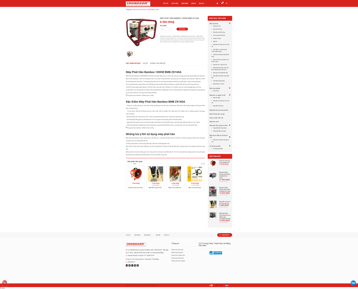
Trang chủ (129, 9)
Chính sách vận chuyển (178, 261)
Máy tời (215, 41)
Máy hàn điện (216, 97)
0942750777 (225, 235)
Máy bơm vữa (216, 26)
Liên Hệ (193, 3)
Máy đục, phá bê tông (219, 32)
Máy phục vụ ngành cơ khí (217, 95)
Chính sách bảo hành (177, 258)
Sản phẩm (184, 3)
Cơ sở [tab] (145, 63)
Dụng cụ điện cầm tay (216, 118)
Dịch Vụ (201, 3)
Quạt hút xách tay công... (135, 187)
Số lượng (163, 25)
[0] (221, 3)
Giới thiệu (174, 3)
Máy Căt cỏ (216, 90)
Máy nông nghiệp (215, 88)
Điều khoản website (177, 252)
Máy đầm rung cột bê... (155, 187)
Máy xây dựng (214, 23)
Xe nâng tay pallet (215, 146)
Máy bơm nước (214, 121)
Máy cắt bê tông (217, 29)
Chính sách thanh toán (178, 255)
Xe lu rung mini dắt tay (219, 35)
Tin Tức (165, 3)
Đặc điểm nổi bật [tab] (133, 63)
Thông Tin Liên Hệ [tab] (157, 63)
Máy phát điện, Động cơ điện (219, 125)
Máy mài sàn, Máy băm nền (220, 72)
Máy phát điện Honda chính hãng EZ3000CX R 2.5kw (224, 189)
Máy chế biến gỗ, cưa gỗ (217, 114)
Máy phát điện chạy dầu (219, 131)
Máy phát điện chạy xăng (219, 128)
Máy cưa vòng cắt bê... (195, 187)
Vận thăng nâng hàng (219, 80)
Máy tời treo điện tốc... (175, 187)
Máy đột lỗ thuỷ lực (218, 105)
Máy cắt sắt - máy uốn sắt (220, 64)
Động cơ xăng (217, 38)
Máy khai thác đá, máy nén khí (219, 110)
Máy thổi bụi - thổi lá (218, 84)
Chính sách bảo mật (177, 249)
